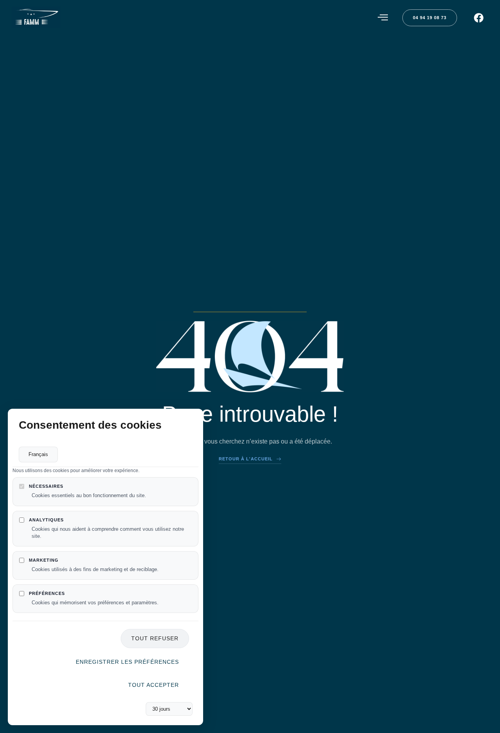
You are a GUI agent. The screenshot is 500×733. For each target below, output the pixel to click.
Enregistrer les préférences (127, 662)
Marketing (44, 560)
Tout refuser (155, 639)
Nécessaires (46, 486)
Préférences (47, 593)
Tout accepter (153, 685)
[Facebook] (478, 18)
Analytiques (46, 519)
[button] (383, 18)
